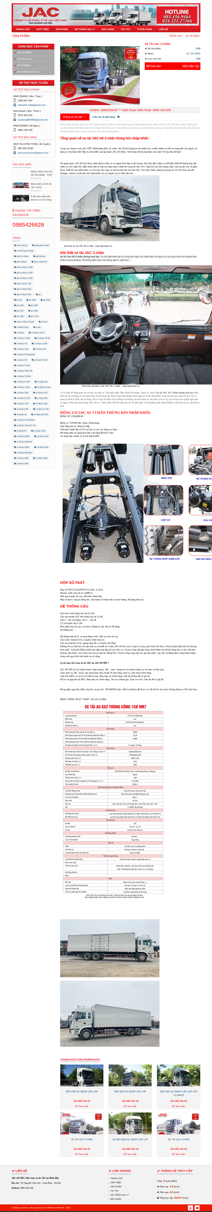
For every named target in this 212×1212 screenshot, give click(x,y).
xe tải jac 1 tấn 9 (37, 333)
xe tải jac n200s (22, 436)
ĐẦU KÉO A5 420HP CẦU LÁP (130, 1091)
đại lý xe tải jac (22, 256)
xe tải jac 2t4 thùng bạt (25, 354)
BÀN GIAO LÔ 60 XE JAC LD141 (41, 171)
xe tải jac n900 (22, 464)
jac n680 (34, 305)
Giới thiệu (115, 1182)
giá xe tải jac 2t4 (40, 262)
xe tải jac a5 (21, 414)
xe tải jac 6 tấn (41, 393)
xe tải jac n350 (42, 436)
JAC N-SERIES (24, 52)
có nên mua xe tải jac (25, 251)
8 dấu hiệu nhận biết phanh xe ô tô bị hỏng (41, 183)
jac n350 (46, 300)
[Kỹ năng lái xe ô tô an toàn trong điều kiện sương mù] (21, 201)
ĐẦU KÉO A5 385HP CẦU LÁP (82, 1091)
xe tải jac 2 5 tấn (40, 343)
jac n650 (20, 305)
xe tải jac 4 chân (23, 387)
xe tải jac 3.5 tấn (23, 382)
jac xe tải (34, 316)
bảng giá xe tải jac (41, 245)
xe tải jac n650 (42, 447)
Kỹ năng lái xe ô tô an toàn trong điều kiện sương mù (41, 199)
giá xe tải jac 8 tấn (23, 289)
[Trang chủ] (106, 13)
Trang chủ (175, 36)
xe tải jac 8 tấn (41, 403)
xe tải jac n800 (41, 458)
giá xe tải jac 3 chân (24, 267)
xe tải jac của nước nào (26, 425)
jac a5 (19, 300)
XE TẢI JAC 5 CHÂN (81, 1139)
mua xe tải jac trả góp (25, 322)
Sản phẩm (115, 1187)
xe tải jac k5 (21, 431)
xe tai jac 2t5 (21, 360)
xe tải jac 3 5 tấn (40, 360)
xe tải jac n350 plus (24, 442)
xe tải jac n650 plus (24, 453)
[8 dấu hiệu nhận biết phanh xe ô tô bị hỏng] (21, 186)
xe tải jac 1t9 (21, 343)
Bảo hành (115, 1199)
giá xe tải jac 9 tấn (23, 294)
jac (39, 294)
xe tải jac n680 (22, 458)
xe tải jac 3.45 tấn (23, 376)
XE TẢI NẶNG (193, 36)
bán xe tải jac (21, 245)
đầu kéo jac (40, 256)
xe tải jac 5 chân (43, 387)
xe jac (38, 327)
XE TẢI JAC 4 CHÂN (178, 1139)
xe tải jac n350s (22, 447)
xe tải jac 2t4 (40, 349)
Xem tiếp (83, 1106)
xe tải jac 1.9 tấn (23, 338)
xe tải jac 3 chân (23, 365)
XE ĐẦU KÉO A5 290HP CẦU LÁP (130, 1139)
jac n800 (34, 311)
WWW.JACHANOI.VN (55, 1208)
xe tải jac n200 (39, 431)
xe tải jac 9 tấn (22, 409)
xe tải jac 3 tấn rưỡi (24, 371)
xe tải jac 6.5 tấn (23, 398)
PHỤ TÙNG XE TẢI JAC (28, 72)
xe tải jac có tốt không (25, 420)
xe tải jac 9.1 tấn (42, 409)
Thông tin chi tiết (73, 117)
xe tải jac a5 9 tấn (40, 414)
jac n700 (20, 311)
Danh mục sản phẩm (33, 46)
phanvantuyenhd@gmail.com (33, 152)
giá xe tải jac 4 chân (24, 278)
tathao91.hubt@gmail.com (32, 105)
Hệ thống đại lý (119, 1195)
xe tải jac (20, 333)
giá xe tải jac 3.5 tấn (24, 273)
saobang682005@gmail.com (33, 119)
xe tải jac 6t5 (42, 398)
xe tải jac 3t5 (42, 382)
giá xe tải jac (21, 262)
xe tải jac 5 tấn (22, 393)
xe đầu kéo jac (22, 327)
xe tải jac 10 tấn (43, 338)
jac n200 (32, 300)
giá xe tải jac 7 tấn (23, 283)
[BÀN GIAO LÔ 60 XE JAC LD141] (21, 170)
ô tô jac (44, 322)
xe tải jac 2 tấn (22, 349)
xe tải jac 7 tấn (22, 403)
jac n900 (20, 316)
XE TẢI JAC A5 (24, 59)
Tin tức (114, 1191)
